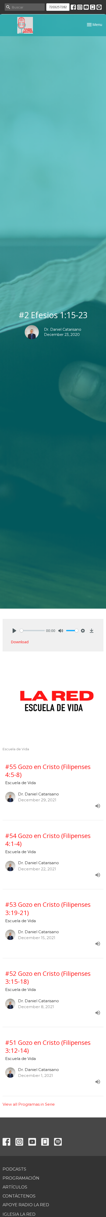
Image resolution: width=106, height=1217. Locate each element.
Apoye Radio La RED (26, 1204)
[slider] (32, 630)
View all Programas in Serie (29, 1104)
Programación (21, 1178)
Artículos (15, 1187)
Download (20, 641)
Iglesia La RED (19, 1214)
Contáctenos (19, 1196)
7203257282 (58, 7)
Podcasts (14, 1169)
